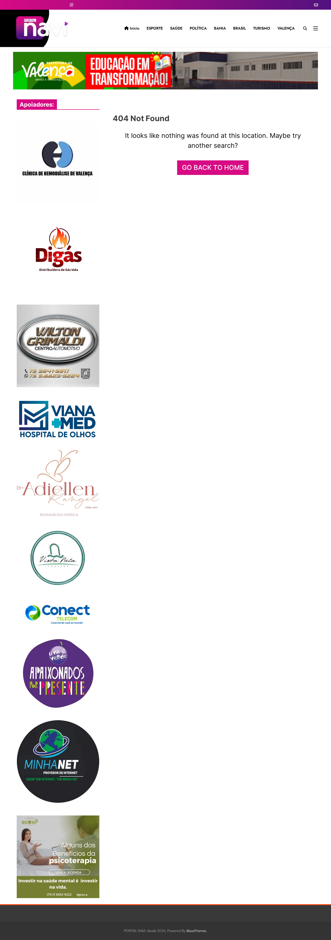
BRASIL (239, 28)
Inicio (134, 28)
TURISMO (261, 28)
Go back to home (213, 168)
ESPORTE (155, 28)
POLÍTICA (198, 28)
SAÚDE (176, 28)
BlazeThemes (196, 931)
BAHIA (220, 28)
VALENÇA (286, 28)
